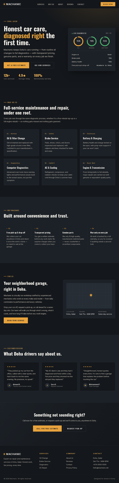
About (60, 4)
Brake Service (44, 461)
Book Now (108, 4)
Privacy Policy (71, 468)
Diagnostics (43, 465)
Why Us (51, 4)
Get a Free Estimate (16, 65)
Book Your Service (15, 320)
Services (40, 4)
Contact (80, 4)
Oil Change (43, 458)
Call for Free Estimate (47, 428)
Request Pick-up (74, 428)
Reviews (70, 4)
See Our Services (42, 65)
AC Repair (43, 468)
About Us (69, 458)
